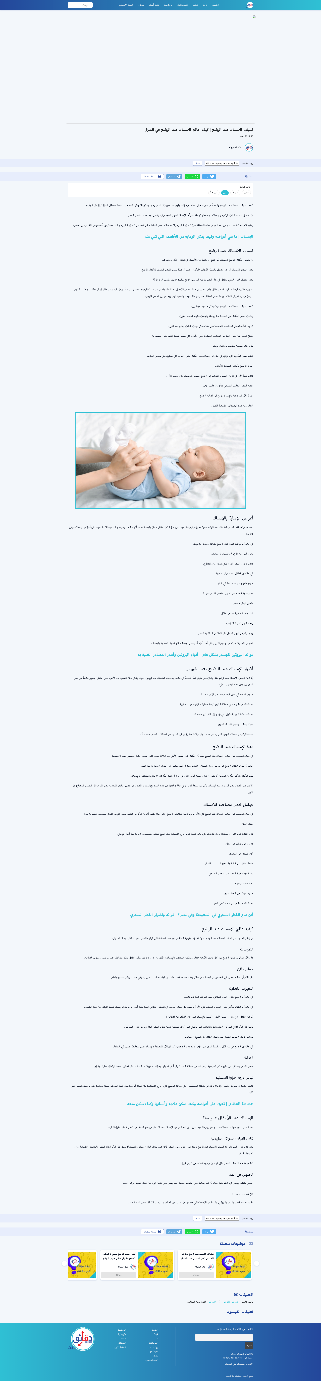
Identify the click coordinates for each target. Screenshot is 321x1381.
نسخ (198, 163)
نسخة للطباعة (149, 176)
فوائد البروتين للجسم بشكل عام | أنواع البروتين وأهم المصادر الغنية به (195, 654)
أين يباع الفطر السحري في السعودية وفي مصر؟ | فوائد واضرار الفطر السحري (191, 914)
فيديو (195, 5)
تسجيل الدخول (229, 1302)
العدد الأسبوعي (126, 5)
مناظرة (141, 5)
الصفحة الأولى (120, 1347)
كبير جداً (213, 192)
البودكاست (122, 1329)
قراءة (205, 5)
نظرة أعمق (154, 5)
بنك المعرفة (235, 147)
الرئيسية (215, 5)
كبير (225, 192)
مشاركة (196, 1275)
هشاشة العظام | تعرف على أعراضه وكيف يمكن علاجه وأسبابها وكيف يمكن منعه (190, 1104)
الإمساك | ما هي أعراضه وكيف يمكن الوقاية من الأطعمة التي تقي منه (199, 236)
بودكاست (168, 5)
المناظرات (122, 1342)
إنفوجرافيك (182, 5)
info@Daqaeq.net (232, 1357)
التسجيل (212, 1302)
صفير (246, 192)
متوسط (235, 192)
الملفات (123, 1338)
